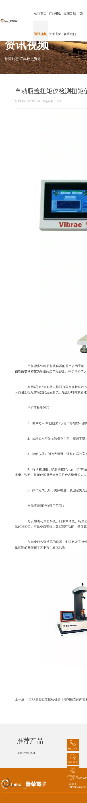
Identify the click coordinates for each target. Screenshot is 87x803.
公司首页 (40, 13)
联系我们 (70, 34)
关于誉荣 (55, 34)
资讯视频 (40, 34)
